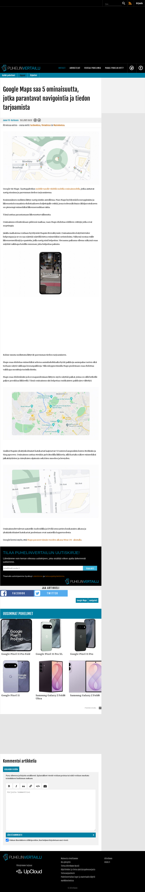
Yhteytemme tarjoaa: (24, 865)
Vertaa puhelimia (92, 68)
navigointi (93, 600)
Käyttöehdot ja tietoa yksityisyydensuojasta (78, 869)
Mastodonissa (59, 125)
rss (130, 3)
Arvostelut (75, 68)
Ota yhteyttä (65, 862)
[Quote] (23, 786)
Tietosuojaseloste (68, 873)
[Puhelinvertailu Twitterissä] (131, 68)
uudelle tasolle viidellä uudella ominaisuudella (58, 189)
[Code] (38, 786)
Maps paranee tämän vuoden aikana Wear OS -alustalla (54, 540)
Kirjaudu (139, 3)
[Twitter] (39, 121)
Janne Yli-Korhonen (11, 120)
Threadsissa (46, 125)
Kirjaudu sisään (11, 769)
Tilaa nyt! (90, 568)
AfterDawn (108, 858)
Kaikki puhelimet (8, 75)
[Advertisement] (51, 329)
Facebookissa (35, 125)
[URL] (31, 786)
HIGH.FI (107, 862)
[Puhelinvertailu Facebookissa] (141, 68)
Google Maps (82, 600)
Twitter (52, 593)
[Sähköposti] (35, 121)
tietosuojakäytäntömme (54, 576)
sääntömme (38, 576)
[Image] (45, 786)
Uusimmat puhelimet (18, 613)
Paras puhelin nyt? (114, 68)
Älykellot (33, 75)
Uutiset (62, 68)
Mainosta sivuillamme (69, 858)
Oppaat (22, 75)
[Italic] (16, 786)
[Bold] (9, 786)
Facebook (18, 593)
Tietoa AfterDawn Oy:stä (70, 866)
